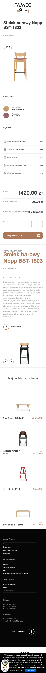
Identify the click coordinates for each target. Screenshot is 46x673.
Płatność (6, 570)
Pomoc (5, 564)
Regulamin (7, 553)
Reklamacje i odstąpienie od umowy (16, 573)
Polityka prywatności (10, 550)
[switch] (5, 670)
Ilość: (5, 221)
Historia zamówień (9, 584)
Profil (5, 588)
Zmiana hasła (8, 591)
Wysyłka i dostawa (9, 567)
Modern (18, 250)
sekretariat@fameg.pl (16, 621)
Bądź (18, 631)
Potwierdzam (31, 670)
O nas (5, 544)
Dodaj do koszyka (14, 235)
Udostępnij (16, 326)
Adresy (5, 594)
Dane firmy (7, 547)
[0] (18, 11)
